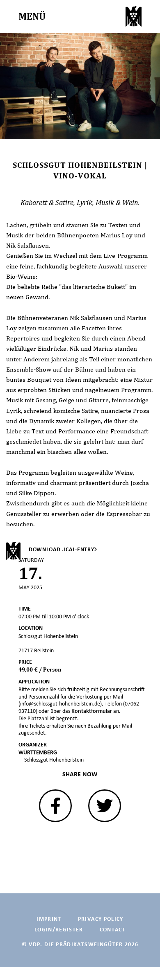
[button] (55, 805)
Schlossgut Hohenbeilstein (54, 759)
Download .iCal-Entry (61, 549)
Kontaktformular (92, 711)
